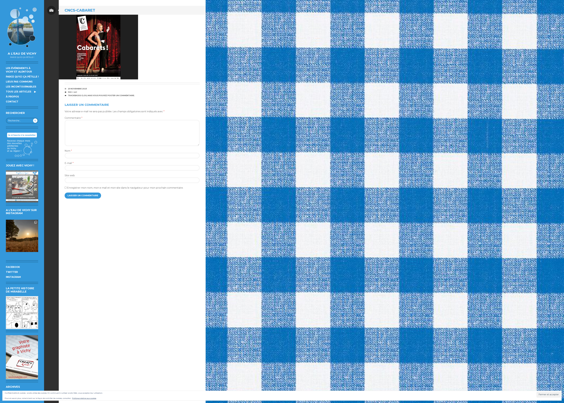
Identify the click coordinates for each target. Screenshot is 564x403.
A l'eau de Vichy (22, 53)
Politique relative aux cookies (84, 398)
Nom (68, 150)
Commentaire (73, 118)
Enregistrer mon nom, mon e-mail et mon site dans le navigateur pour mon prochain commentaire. (125, 187)
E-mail (69, 163)
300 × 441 (72, 92)
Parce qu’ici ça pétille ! (22, 76)
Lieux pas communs (19, 81)
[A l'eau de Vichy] (22, 27)
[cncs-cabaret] (98, 47)
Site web (70, 175)
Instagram (13, 277)
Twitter (12, 272)
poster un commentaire (121, 95)
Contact (12, 101)
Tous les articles (18, 91)
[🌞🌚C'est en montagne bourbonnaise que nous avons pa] (22, 236)
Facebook (13, 267)
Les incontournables (21, 86)
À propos (12, 96)
